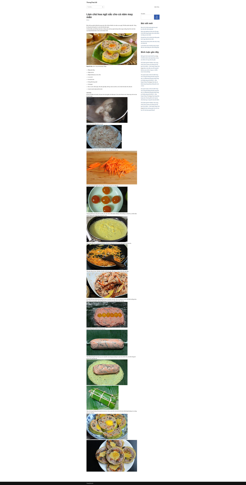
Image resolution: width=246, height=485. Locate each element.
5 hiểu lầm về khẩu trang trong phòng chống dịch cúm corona (150, 84)
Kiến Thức (156, 7)
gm (88, 19)
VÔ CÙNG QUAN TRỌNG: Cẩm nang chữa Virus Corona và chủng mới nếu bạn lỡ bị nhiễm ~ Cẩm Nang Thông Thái (150, 64)
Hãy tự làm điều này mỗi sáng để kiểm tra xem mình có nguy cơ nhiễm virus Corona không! (149, 70)
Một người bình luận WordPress (148, 56)
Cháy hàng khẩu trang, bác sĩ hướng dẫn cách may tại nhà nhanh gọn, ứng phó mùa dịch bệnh (150, 98)
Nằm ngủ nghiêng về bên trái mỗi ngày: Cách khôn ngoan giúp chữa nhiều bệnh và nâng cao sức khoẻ (150, 33)
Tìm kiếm (143, 13)
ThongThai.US (89, 483)
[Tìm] (102, 7)
